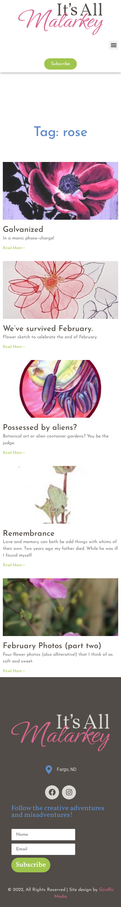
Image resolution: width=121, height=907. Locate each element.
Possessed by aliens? (40, 428)
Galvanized (23, 230)
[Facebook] (52, 792)
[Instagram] (69, 792)
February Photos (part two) (52, 646)
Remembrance (29, 534)
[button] (113, 45)
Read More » (14, 248)
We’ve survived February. (48, 329)
